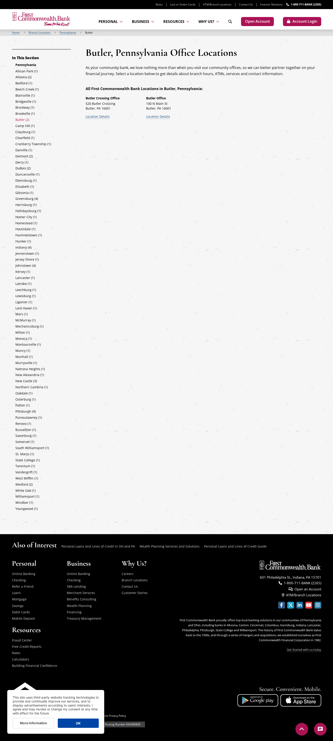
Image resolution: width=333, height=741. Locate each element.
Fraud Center (22, 640)
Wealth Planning (79, 606)
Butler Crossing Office (103, 98)
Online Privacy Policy (113, 716)
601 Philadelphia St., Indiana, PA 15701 (290, 577)
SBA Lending (76, 586)
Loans (16, 593)
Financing (74, 612)
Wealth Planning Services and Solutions (170, 546)
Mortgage (19, 599)
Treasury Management (84, 618)
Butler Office (156, 98)
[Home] (41, 19)
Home (16, 32)
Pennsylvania (68, 32)
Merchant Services (81, 593)
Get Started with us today (304, 650)
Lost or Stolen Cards (182, 4)
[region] (166, 32)
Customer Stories (135, 593)
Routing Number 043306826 (122, 724)
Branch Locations (40, 32)
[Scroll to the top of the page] (301, 729)
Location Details (98, 116)
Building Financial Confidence (34, 665)
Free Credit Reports (26, 646)
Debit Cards (21, 612)
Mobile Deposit (23, 618)
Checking (19, 580)
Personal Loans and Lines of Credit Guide (235, 546)
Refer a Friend (23, 586)
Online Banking (23, 574)
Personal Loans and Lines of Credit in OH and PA (98, 546)
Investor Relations (271, 4)
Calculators (20, 659)
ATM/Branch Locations (217, 4)
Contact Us (246, 4)
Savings (18, 606)
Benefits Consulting (81, 599)
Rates (159, 4)
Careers (127, 574)
